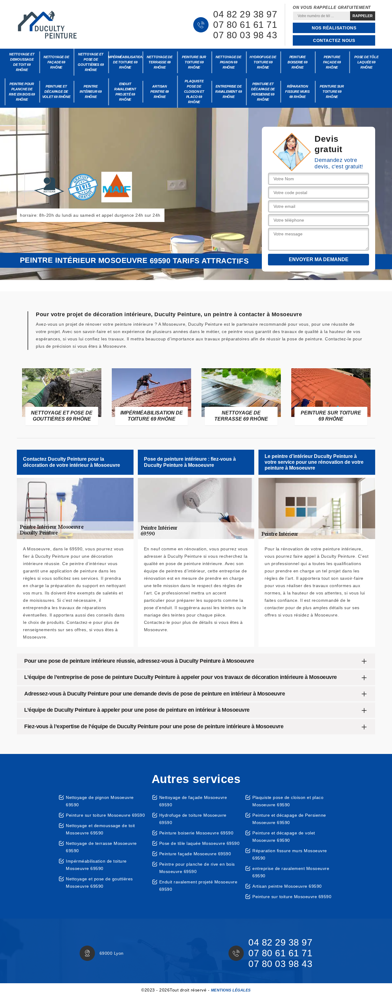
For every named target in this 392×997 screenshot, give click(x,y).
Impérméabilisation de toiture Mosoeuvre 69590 (96, 865)
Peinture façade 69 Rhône (332, 62)
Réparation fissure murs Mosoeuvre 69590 (289, 854)
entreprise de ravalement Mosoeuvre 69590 (290, 872)
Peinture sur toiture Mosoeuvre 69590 (105, 815)
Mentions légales (231, 990)
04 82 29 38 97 (245, 14)
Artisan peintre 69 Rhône (159, 91)
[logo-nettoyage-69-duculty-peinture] (47, 25)
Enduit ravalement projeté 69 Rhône (125, 91)
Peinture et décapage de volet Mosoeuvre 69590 (283, 836)
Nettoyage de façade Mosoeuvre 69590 (193, 801)
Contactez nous (334, 40)
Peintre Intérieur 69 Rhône (91, 91)
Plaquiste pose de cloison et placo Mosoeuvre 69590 (287, 801)
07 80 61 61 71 (245, 24)
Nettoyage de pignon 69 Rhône (228, 62)
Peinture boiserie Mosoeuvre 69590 (196, 832)
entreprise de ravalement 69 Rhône (228, 91)
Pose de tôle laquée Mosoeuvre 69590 (199, 843)
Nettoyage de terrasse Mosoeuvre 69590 (101, 847)
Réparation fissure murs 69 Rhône (297, 91)
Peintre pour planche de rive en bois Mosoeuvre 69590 (197, 868)
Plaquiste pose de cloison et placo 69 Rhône (194, 91)
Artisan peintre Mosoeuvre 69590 (287, 886)
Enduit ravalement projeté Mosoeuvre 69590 (198, 885)
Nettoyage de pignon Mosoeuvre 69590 (100, 801)
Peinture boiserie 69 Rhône (297, 62)
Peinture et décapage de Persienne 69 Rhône (263, 91)
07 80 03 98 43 (245, 35)
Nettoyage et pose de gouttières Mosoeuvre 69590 (99, 882)
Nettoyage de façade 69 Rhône (56, 62)
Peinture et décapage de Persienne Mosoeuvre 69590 (289, 819)
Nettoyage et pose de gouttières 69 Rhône (91, 62)
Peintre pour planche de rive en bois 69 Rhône (22, 91)
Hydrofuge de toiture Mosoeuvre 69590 (193, 819)
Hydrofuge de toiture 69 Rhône (263, 62)
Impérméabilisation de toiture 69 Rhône (125, 62)
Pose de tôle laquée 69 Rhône (366, 62)
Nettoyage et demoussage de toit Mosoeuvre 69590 (100, 829)
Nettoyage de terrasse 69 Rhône (159, 62)
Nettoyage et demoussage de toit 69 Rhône (22, 62)
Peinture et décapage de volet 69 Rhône (56, 91)
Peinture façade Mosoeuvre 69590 (195, 853)
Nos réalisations (334, 27)
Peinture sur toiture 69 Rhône (194, 62)
